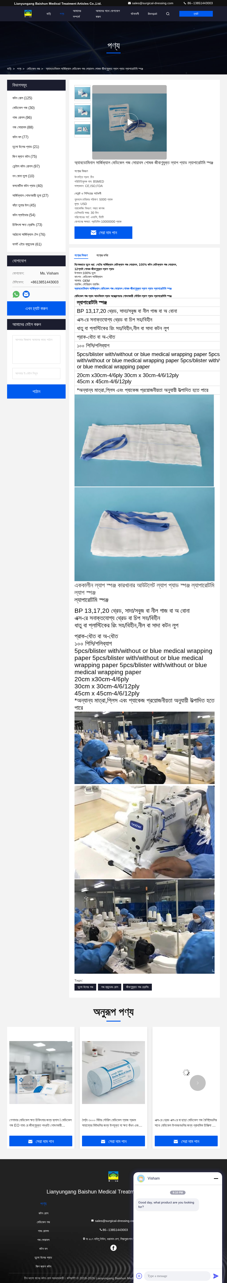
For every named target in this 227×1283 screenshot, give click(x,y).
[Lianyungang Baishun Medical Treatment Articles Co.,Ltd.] (28, 13)
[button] (29, 1083)
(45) (24, 205)
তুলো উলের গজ (85, 987)
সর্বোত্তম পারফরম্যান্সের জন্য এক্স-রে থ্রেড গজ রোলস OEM (185, 1122)
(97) (26, 166)
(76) (28, 234)
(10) (23, 176)
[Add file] (139, 1276)
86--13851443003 (200, 3)
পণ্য (62, 14)
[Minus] (216, 1178)
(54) (23, 215)
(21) (25, 147)
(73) (27, 225)
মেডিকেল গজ (33, 68)
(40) (27, 186)
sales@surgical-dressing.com (153, 3)
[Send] (215, 1276)
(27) (30, 195)
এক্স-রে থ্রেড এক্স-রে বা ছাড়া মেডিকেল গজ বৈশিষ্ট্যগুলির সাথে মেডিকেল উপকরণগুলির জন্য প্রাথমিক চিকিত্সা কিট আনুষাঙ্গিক (113, 1123)
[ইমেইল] (26, 294)
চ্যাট (196, 14)
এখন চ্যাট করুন (36, 308)
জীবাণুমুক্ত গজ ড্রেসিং (137, 987)
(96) (22, 117)
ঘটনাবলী (135, 14)
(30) (23, 108)
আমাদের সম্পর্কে (77, 13)
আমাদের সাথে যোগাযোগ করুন (108, 13)
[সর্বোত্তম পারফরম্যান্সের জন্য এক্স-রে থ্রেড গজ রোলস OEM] (186, 1072)
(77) (20, 137)
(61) (26, 244)
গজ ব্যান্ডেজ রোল (109, 987)
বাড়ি (49, 14)
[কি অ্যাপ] (16, 294)
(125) (22, 98)
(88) (22, 127)
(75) (24, 156)
